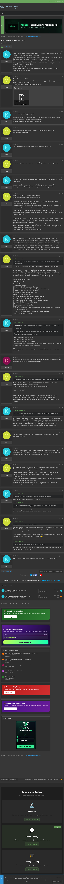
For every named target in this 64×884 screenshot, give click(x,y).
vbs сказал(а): (17, 322)
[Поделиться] (60, 51)
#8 (62, 193)
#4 (62, 128)
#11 (62, 320)
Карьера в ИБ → (10, 709)
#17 (62, 465)
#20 (62, 556)
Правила (34, 779)
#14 (62, 408)
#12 (62, 357)
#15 (62, 432)
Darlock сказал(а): (18, 410)
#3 (62, 111)
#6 (62, 161)
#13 (62, 373)
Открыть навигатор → (25, 642)
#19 (62, 518)
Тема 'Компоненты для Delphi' (13, 671)
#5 (62, 144)
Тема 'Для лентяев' (10, 676)
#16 (62, 448)
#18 (62, 490)
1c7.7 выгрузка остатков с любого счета (18, 596)
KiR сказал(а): (17, 259)
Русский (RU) (13, 779)
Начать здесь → (10, 617)
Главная (56, 779)
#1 (62, 51)
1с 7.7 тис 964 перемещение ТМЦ (16, 590)
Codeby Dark (4, 779)
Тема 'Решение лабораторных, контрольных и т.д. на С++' (21, 653)
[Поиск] (62, 7)
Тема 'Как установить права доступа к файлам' (18, 659)
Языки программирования (19, 591)
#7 (62, 177)
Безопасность (42, 779)
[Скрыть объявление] (61, 18)
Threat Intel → (9, 692)
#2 (62, 77)
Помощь (50, 779)
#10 (62, 256)
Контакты (28, 779)
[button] (2, 13)
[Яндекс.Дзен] (38, 575)
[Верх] (59, 779)
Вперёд (8, 46)
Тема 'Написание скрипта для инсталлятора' (17, 665)
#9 (62, 236)
